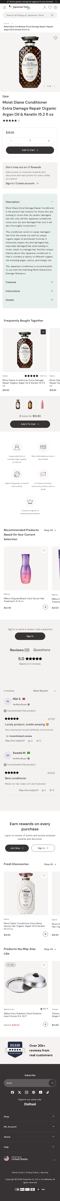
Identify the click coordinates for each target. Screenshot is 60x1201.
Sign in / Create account (20, 183)
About (7, 1136)
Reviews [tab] (19, 650)
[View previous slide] (44, 86)
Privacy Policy (32, 1172)
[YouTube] (40, 1092)
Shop (6, 1116)
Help (6, 1147)
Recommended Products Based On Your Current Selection (21, 534)
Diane (6, 96)
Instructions (13, 291)
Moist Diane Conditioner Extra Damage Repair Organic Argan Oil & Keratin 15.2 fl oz (24, 383)
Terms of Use (18, 1172)
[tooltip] (19, 736)
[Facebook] (12, 1092)
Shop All (48, 530)
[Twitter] (19, 1092)
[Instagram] (26, 1092)
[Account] (45, 7)
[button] (11, 120)
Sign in (30, 636)
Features (11, 282)
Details (10, 300)
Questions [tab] (41, 650)
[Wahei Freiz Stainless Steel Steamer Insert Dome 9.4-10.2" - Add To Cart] (45, 1024)
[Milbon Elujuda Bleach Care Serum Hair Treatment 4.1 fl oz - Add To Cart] (45, 607)
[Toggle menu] (4, 7)
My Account (10, 1126)
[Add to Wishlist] (55, 38)
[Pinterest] (33, 1092)
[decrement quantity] (11, 140)
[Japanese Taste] (20, 7)
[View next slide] (54, 86)
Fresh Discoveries (16, 864)
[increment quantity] (49, 140)
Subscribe (52, 1083)
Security (44, 1172)
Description (13, 202)
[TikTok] (47, 1092)
